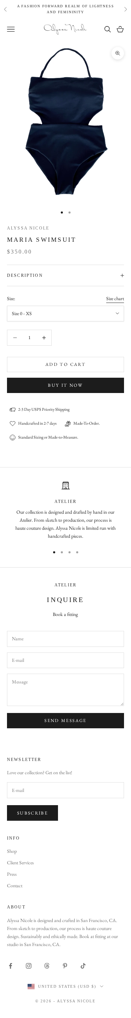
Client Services (20, 862)
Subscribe (32, 813)
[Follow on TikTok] (83, 965)
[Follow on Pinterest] (64, 965)
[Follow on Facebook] (10, 965)
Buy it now (65, 385)
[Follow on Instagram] (28, 965)
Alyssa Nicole (28, 228)
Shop (12, 851)
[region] (65, 510)
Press (12, 874)
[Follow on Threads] (46, 965)
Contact (14, 885)
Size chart (115, 298)
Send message (65, 720)
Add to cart (65, 364)
